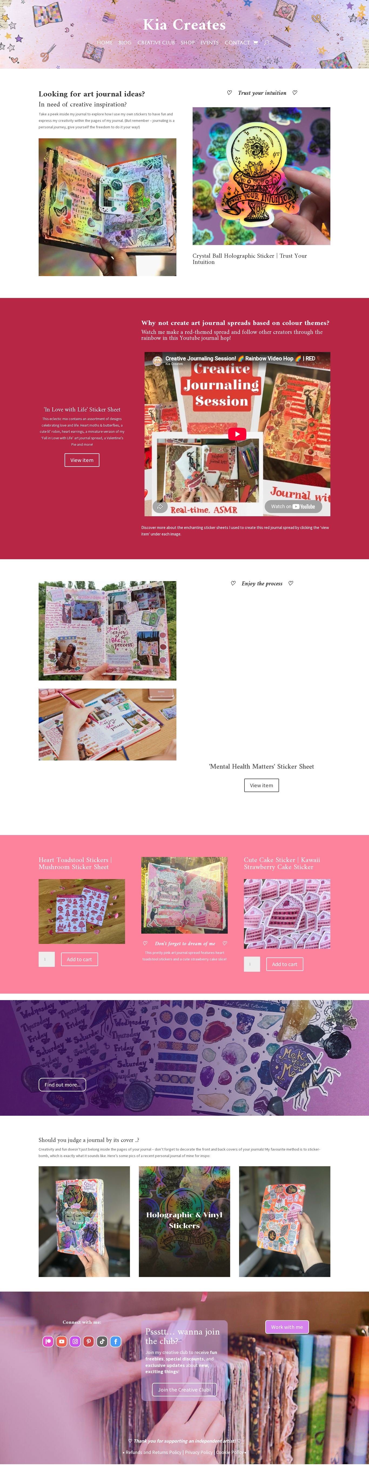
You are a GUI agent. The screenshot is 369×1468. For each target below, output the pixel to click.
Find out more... (62, 1084)
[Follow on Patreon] (48, 1341)
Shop (187, 43)
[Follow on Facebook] (115, 1341)
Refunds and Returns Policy (153, 1452)
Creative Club (156, 43)
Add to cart (79, 959)
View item (82, 460)
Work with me (287, 1326)
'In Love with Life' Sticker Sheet (82, 410)
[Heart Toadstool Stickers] (82, 942)
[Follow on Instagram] (75, 1341)
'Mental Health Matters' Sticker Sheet (261, 767)
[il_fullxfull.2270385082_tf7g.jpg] (261, 243)
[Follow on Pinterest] (88, 1341)
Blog (125, 43)
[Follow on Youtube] (61, 1341)
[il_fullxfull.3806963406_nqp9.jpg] (287, 947)
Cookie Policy (229, 1452)
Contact (237, 43)
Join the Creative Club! (184, 1389)
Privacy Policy (199, 1452)
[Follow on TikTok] (102, 1341)
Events (209, 43)
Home (104, 43)
